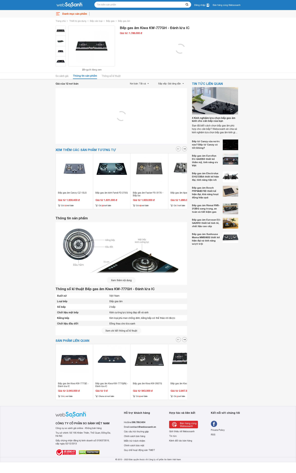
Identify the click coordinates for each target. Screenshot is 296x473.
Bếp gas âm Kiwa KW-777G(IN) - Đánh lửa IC (111, 385)
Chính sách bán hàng (134, 436)
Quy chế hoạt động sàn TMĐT (139, 450)
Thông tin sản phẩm (85, 75)
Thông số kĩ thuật (111, 76)
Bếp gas (110, 21)
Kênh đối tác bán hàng (180, 440)
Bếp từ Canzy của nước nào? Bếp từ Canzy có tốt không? (206, 144)
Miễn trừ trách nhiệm (134, 441)
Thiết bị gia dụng (77, 21)
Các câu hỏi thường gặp (136, 431)
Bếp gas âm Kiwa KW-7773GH (186, 383)
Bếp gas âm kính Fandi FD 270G (111, 193)
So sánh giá (62, 76)
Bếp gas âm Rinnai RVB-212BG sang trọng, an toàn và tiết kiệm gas (206, 208)
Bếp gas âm (124, 21)
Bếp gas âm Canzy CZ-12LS (72, 193)
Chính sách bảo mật (134, 445)
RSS (213, 434)
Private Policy (218, 430)
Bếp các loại (96, 21)
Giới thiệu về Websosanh (182, 431)
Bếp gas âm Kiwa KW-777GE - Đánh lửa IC (73, 385)
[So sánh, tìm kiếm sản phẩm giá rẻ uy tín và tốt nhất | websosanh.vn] (69, 5)
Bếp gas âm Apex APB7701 (184, 193)
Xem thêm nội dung (121, 280)
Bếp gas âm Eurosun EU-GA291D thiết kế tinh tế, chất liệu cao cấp (206, 223)
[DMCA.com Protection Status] (89, 452)
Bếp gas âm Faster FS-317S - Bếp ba (148, 194)
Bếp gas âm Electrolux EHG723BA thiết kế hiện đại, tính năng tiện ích (205, 176)
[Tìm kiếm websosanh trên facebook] (214, 424)
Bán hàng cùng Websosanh (226, 5)
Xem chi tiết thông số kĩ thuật (121, 330)
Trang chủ (61, 21)
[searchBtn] (187, 5)
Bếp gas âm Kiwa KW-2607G (147, 383)
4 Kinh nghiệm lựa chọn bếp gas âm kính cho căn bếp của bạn (213, 119)
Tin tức (173, 436)
